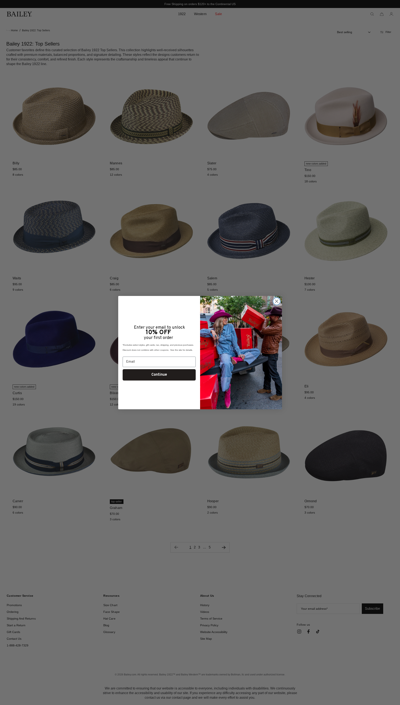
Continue (159, 374)
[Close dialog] (276, 301)
